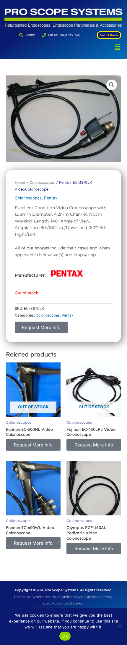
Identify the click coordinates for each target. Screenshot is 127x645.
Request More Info (41, 327)
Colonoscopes (42, 182)
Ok (65, 636)
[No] (120, 626)
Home (20, 182)
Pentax (50, 198)
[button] (118, 47)
